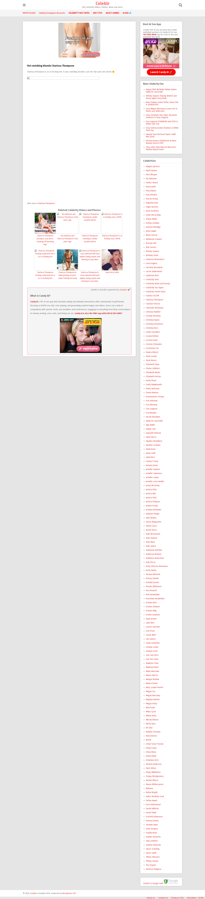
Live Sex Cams (152, 659)
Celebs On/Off (152, 296)
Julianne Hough (152, 514)
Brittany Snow (152, 255)
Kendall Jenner (152, 582)
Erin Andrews (152, 401)
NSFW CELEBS (29, 13)
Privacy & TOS (177, 898)
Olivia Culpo (151, 748)
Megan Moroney (153, 695)
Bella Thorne (151, 235)
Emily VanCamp (152, 388)
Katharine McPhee (154, 550)
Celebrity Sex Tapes (155, 287)
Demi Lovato (151, 356)
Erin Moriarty (151, 405)
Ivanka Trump (152, 461)
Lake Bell (150, 623)
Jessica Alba (151, 489)
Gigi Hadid (150, 425)
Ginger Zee (151, 429)
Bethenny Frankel (154, 239)
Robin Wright (151, 792)
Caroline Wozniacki (154, 267)
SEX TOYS (97, 13)
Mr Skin (149, 728)
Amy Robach (151, 195)
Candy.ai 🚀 (125, 290)
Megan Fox (150, 691)
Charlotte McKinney (154, 308)
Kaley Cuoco (151, 526)
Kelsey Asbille (152, 578)
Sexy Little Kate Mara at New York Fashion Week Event (161, 148)
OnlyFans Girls (152, 760)
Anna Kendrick (152, 211)
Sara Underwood (153, 804)
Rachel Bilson (152, 780)
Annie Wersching (153, 215)
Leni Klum (150, 631)
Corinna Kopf (151, 340)
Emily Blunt (151, 380)
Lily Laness (151, 639)
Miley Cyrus (151, 711)
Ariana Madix (151, 219)
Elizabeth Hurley (153, 376)
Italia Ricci (150, 457)
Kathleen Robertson (155, 558)
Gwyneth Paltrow (153, 433)
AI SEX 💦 (127, 13)
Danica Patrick (152, 352)
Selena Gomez (152, 820)
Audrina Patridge (153, 227)
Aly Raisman (151, 178)
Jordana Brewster (153, 510)
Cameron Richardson (155, 259)
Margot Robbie (152, 679)
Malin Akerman (152, 671)
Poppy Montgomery (155, 776)
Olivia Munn (151, 752)
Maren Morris (152, 675)
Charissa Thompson (46, 203)
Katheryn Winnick (153, 554)
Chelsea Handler (153, 312)
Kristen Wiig (151, 610)
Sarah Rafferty (152, 808)
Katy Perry (150, 562)
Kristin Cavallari (153, 615)
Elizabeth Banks (153, 372)
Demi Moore (151, 360)
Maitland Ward (152, 667)
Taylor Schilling (153, 849)
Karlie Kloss (151, 530)
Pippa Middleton (153, 772)
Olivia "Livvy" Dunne (154, 744)
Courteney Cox (152, 348)
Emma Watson (152, 392)
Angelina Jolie (152, 203)
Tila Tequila (151, 865)
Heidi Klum (150, 449)
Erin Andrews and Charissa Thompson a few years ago (67, 239)
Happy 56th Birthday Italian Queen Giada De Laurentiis (161, 90)
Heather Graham (153, 445)
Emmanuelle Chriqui (155, 396)
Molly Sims (151, 724)
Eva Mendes (151, 413)
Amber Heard (152, 182)
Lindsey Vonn (152, 651)
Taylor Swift (151, 853)
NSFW (148, 740)
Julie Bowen (151, 518)
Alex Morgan (151, 174)
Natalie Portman (153, 732)
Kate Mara (150, 542)
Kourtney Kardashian (155, 598)
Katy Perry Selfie (112, 272)
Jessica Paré (151, 497)
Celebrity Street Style (155, 291)
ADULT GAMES (112, 13)
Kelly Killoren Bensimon (157, 566)
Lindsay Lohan (152, 647)
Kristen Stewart (153, 606)
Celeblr (102, 3)
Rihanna (149, 788)
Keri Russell (151, 590)
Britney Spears (152, 251)
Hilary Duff (150, 453)
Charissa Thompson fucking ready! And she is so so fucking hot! (45, 275)
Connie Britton (152, 336)
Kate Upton (151, 546)
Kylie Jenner (151, 619)
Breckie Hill (151, 243)
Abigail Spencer (153, 166)
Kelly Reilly (151, 570)
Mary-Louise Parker (154, 687)
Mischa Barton (152, 720)
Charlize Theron (153, 304)
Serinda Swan (152, 825)
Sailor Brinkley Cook (155, 796)
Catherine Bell (152, 275)
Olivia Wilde (151, 756)
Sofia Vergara (152, 829)
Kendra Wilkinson (153, 586)
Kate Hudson (151, 538)
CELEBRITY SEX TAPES (79, 13)
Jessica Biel (151, 493)
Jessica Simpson (153, 501)
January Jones (152, 465)
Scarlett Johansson (154, 816)
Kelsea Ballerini (153, 574)
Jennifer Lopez (152, 477)
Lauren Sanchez (153, 627)
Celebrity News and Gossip (158, 283)
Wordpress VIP (69, 893)
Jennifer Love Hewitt (155, 481)
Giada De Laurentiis (154, 421)
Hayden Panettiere (154, 441)
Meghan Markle (153, 699)
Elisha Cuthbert (153, 368)
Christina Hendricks (154, 324)
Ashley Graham (152, 223)
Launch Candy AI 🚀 (161, 72)
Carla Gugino (151, 263)
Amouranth (151, 186)
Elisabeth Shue (152, 364)
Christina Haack (152, 320)
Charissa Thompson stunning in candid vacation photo (90, 239)
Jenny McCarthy (153, 485)
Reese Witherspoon (154, 784)
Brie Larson (151, 247)
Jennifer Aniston (153, 469)
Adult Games (151, 170)
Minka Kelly (151, 715)
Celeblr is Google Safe (153, 883)
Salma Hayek (151, 800)
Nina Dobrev (151, 736)
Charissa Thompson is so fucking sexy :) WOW (112, 237)
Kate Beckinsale (153, 534)
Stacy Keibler (152, 841)
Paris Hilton (151, 768)
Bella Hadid (151, 231)
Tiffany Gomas (152, 861)
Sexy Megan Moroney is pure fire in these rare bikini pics (161, 110)
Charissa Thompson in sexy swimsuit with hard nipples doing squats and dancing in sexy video (90, 276)
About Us (151, 898)
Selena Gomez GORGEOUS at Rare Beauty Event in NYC (161, 142)
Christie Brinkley (153, 316)
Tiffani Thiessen (153, 857)
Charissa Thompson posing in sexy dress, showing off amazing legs (45, 240)
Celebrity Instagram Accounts (52, 13)
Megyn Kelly (151, 703)
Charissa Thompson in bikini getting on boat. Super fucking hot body (67, 275)
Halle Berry (151, 437)
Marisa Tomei (151, 683)
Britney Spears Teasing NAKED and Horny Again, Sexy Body (161, 97)
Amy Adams (151, 191)
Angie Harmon (152, 207)
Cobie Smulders (153, 332)
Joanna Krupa (152, 506)
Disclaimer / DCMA (195, 898)
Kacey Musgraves (153, 522)
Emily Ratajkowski (154, 384)
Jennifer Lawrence (154, 473)
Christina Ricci (152, 328)
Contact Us (163, 898)
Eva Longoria (151, 409)
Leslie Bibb (151, 635)
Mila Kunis (150, 707)
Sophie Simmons (153, 837)
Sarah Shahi (151, 812)
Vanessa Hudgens (153, 869)
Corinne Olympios (154, 344)
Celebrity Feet (152, 279)
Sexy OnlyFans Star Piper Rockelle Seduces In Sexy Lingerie (161, 116)
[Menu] (24, 5)
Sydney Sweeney (153, 845)
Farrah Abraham (153, 417)
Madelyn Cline (152, 663)
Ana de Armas (152, 199)
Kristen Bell (151, 602)
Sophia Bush (151, 833)
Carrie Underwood (154, 271)
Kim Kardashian (153, 594)
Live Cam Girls (152, 655)
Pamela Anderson (153, 764)
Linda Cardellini (153, 643)
